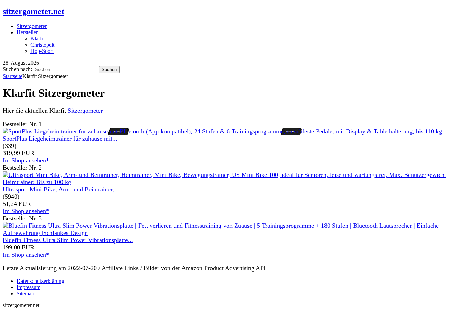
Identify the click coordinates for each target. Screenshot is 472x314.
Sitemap (25, 293)
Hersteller (27, 32)
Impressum (28, 287)
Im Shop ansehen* (26, 160)
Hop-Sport (42, 51)
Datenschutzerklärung (40, 281)
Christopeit (42, 45)
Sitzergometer (32, 26)
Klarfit (37, 38)
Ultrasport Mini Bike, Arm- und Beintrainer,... (61, 189)
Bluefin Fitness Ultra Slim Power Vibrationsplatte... (68, 240)
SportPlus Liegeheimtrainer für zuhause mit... (60, 138)
